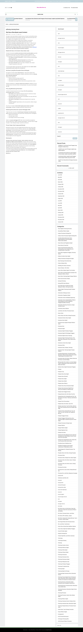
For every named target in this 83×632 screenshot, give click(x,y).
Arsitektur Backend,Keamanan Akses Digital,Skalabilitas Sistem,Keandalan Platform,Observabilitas (65, 239)
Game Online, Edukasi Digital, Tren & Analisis (66, 270)
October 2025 (60, 193)
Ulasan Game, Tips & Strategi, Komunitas (66, 609)
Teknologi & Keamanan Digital (63, 559)
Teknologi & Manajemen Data (63, 561)
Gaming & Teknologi (62, 280)
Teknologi (60, 542)
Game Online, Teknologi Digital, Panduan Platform (67, 276)
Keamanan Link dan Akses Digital (64, 342)
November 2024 (61, 219)
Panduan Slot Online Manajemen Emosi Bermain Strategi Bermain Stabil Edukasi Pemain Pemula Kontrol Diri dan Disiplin (67, 436)
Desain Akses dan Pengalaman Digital (65, 242)
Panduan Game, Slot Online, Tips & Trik (65, 403)
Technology (60, 538)
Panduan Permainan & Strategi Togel (65, 423)
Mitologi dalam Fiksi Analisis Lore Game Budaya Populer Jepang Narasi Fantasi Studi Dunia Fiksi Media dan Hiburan (67, 363)
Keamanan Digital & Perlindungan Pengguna (66, 333)
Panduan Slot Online (62, 432)
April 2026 (60, 179)
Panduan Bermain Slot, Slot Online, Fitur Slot (66, 394)
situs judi (60, 480)
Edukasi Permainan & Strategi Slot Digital (66, 258)
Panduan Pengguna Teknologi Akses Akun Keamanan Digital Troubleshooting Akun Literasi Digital (67, 419)
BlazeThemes (48, 629)
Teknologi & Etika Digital (62, 549)
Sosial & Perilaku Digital (62, 531)
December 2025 (61, 189)
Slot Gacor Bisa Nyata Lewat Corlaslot (16, 32)
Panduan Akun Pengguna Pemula (64, 391)
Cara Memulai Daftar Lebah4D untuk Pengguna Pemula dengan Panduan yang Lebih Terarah (53, 1)
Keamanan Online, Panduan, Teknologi (65, 347)
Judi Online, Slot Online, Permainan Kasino (66, 310)
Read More (8, 153)
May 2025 (60, 205)
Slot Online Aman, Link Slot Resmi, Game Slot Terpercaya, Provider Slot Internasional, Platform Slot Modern (67, 510)
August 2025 (60, 198)
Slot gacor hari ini (61, 52)
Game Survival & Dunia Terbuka (64, 278)
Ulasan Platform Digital (62, 611)
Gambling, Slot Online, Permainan (64, 265)
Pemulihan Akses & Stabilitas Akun (64, 443)
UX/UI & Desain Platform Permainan (65, 621)
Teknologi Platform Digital (63, 598)
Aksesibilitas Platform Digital (63, 231)
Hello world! (71, 168)
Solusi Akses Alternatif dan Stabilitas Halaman (67, 526)
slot (59, 33)
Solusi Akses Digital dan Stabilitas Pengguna (66, 528)
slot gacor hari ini (61, 38)
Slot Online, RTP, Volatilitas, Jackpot (65, 515)
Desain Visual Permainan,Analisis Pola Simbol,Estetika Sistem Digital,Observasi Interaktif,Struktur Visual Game (65, 249)
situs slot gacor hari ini (62, 94)
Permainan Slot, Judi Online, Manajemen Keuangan (67, 473)
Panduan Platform (61, 425)
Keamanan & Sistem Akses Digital (64, 317)
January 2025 (60, 214)
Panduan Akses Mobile (62, 381)
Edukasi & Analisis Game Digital (64, 256)
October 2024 (60, 221)
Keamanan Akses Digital (62, 320)
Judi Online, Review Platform (63, 308)
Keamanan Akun (61, 326)
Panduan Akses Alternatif (63, 376)
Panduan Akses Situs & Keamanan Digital (66, 385)
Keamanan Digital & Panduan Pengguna (65, 330)
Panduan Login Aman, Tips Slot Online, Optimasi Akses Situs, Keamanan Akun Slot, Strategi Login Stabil (67, 407)
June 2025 (60, 203)
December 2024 (61, 217)
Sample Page (40, 14)
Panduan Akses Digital (62, 378)
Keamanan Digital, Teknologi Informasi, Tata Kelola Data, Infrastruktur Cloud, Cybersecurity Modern (66, 339)
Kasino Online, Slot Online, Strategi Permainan (66, 315)
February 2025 (60, 212)
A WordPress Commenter (63, 168)
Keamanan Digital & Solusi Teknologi (65, 335)
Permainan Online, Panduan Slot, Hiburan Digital (67, 457)
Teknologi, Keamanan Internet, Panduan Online (66, 601)
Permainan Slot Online (62, 467)
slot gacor (35, 47)
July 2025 (60, 200)
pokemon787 (60, 475)
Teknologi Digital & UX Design (63, 571)
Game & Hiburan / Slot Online (63, 267)
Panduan (59, 369)
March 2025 (60, 210)
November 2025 (61, 191)
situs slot (60, 103)
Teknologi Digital (61, 568)
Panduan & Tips (61, 371)
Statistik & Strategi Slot (62, 533)
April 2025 (60, 207)
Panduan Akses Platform (62, 383)
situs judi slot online (62, 487)
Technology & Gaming (62, 540)
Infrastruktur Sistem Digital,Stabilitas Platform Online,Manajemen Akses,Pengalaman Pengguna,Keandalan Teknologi (66, 301)
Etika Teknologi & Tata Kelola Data (64, 260)
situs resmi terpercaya (62, 489)
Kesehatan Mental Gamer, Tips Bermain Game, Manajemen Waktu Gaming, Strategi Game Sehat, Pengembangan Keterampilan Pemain (67, 355)
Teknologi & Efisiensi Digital (63, 547)
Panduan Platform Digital (62, 427)
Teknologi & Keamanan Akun (63, 556)
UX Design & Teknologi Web (63, 618)
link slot (59, 57)
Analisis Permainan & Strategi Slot (64, 233)
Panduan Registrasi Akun (62, 430)
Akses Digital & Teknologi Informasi (65, 228)
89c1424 (8, 34)
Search (59, 136)
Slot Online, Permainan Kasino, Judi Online (66, 513)
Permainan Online (61, 455)
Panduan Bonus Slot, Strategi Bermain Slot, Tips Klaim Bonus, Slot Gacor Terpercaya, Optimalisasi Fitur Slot (67, 397)
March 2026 (60, 182)
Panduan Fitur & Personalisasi (63, 401)
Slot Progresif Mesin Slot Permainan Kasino (66, 521)
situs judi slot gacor (62, 484)
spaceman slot (61, 113)
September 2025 (61, 196)
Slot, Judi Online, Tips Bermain (64, 524)
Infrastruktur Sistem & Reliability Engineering (66, 297)
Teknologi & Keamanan (62, 554)
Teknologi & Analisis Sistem (63, 545)
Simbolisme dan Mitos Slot (63, 477)
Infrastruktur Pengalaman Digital (64, 295)
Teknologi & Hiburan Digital (63, 552)
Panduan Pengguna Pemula (63, 415)
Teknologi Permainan (62, 592)
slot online (60, 506)
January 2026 (60, 186)
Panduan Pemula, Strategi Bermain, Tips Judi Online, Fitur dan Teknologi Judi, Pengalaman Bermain (66, 412)
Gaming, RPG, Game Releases (63, 283)
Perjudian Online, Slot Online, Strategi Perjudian (67, 452)
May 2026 (60, 177)
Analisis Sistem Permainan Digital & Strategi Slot (67, 235)
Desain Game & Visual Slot (63, 245)
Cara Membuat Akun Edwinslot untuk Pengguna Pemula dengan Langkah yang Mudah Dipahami (29, 18)
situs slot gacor (61, 47)
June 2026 (60, 174)
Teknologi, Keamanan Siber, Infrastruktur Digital (67, 603)
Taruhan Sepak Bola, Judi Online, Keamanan (66, 535)
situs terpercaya (61, 71)
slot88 (59, 108)
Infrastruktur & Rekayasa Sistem (64, 292)
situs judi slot (60, 482)
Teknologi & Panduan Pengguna (64, 564)
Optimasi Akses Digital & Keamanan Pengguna (67, 366)
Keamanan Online (61, 345)
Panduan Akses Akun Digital (63, 374)
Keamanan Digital (61, 328)
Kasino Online (60, 313)
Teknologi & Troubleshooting (63, 566)
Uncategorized (61, 614)
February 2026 (60, 184)
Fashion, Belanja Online (62, 263)
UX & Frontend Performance (63, 616)
